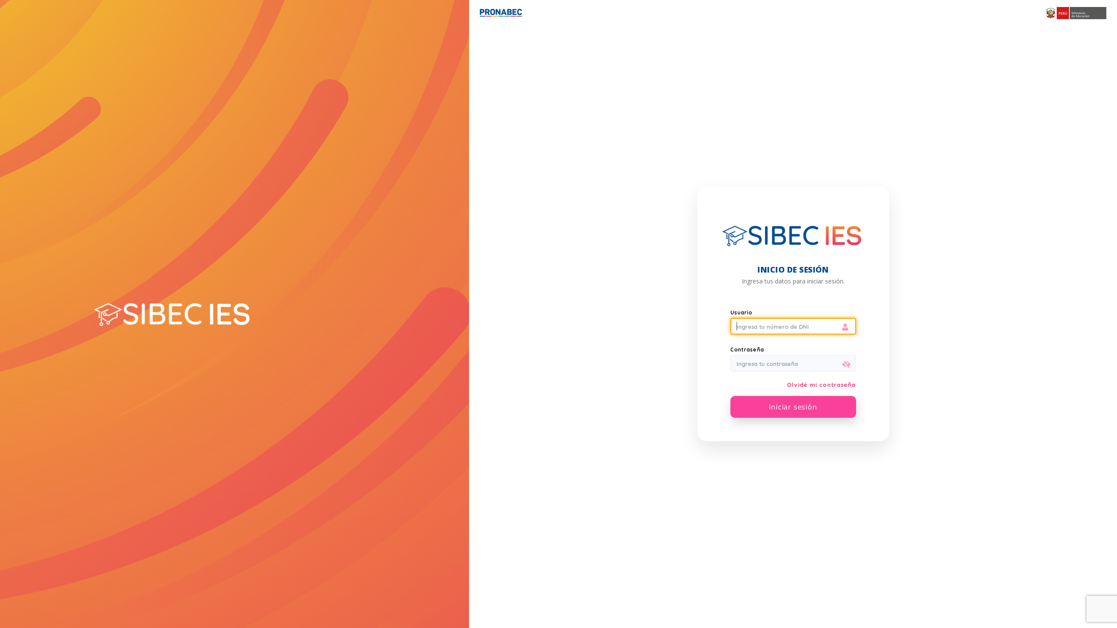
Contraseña (747, 349)
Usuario (741, 312)
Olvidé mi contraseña (821, 384)
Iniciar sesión (793, 407)
